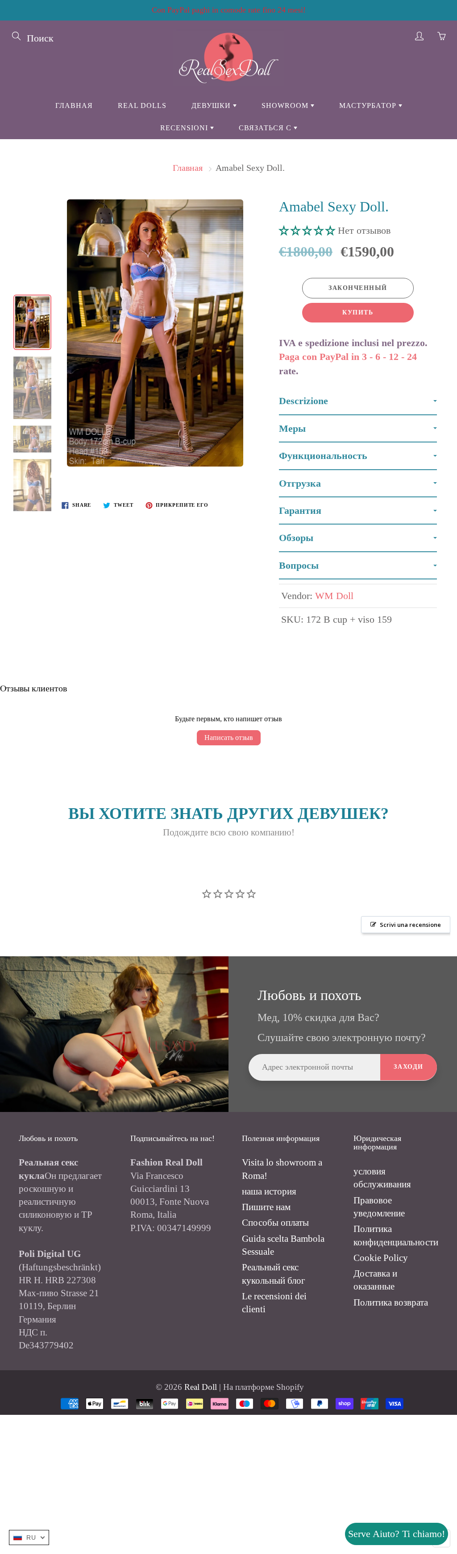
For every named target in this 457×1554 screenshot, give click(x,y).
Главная (74, 105)
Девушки (212, 105)
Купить (357, 312)
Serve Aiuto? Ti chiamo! (396, 1533)
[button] (308, 230)
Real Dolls (142, 105)
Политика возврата (390, 1302)
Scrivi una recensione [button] (410, 925)
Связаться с (266, 128)
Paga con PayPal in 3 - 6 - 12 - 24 (348, 356)
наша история (269, 1191)
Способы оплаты (275, 1222)
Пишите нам (266, 1207)
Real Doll (200, 1387)
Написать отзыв (228, 737)
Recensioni (185, 128)
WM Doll (334, 595)
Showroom (286, 105)
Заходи (409, 1066)
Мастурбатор (369, 105)
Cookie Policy (380, 1258)
